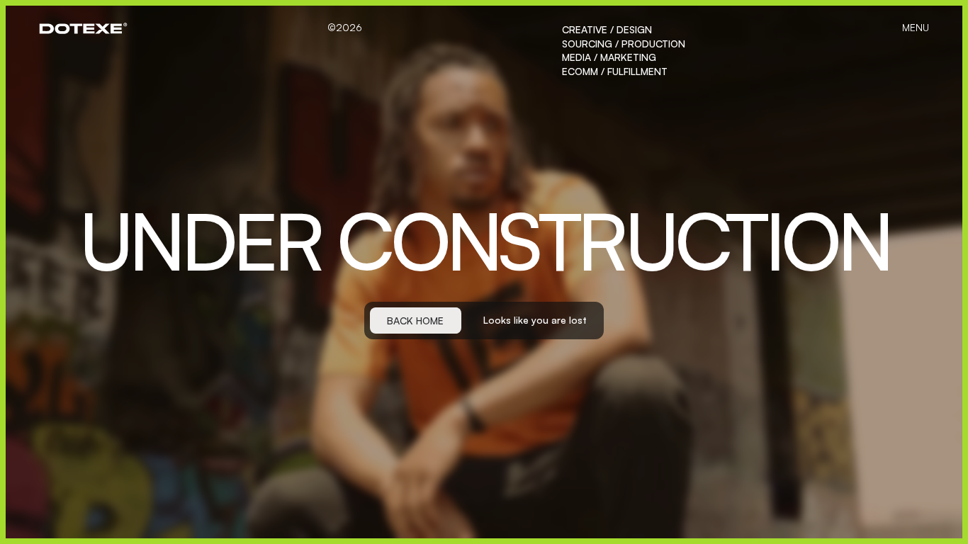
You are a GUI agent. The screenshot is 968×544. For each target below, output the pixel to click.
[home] (83, 28)
